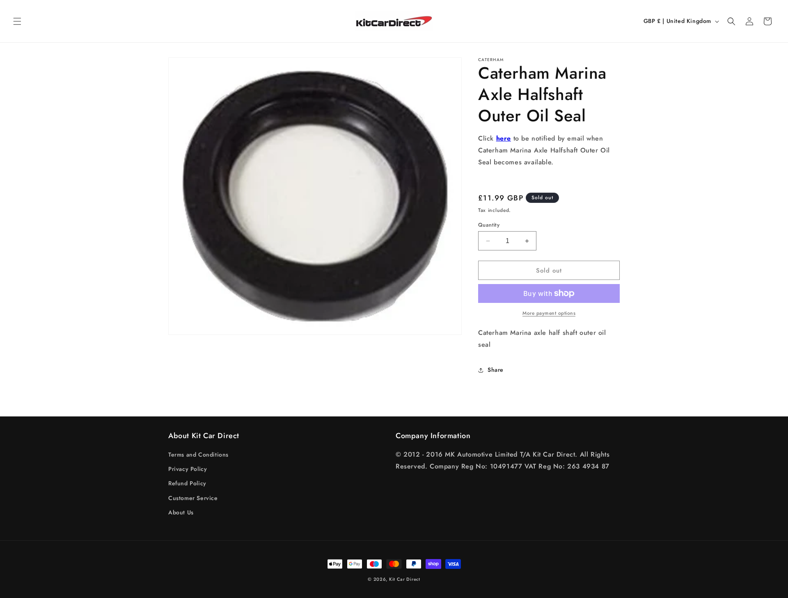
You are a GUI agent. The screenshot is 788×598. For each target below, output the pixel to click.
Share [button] (496, 370)
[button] (17, 21)
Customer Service (193, 498)
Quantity (488, 225)
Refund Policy (187, 483)
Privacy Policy (187, 469)
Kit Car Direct (404, 579)
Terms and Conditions (198, 454)
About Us (181, 512)
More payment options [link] (548, 313)
